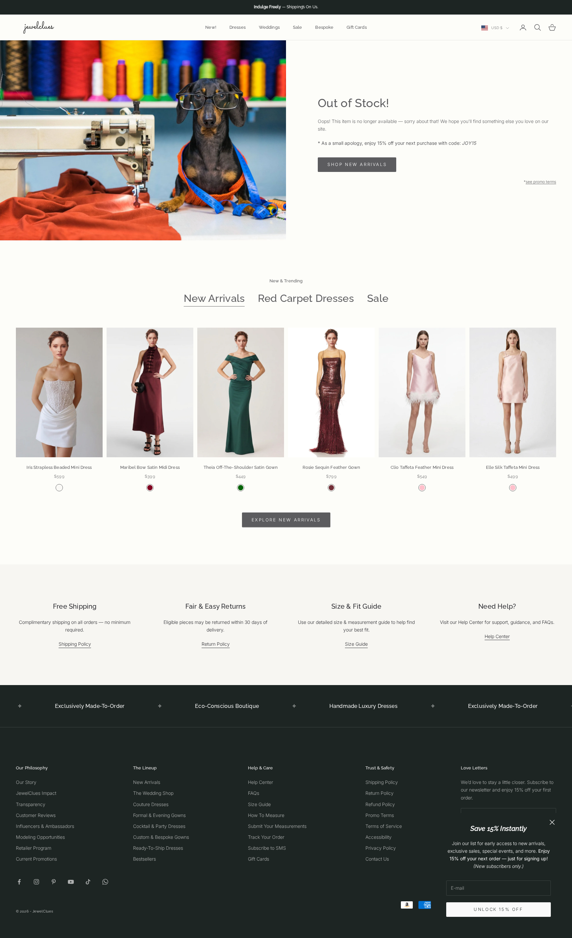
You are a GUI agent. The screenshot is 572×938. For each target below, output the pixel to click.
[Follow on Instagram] (36, 881)
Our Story (26, 782)
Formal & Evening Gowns (159, 815)
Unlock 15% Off (498, 909)
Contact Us (377, 859)
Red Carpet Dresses (306, 298)
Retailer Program (33, 848)
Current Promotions (36, 859)
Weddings (269, 27)
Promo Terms (379, 815)
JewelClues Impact (36, 793)
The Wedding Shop (153, 793)
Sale (297, 27)
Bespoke (324, 27)
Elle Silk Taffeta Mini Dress (513, 467)
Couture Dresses (150, 804)
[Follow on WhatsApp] (105, 881)
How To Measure (266, 815)
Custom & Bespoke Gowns (161, 837)
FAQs (253, 793)
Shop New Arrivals (357, 164)
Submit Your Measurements (277, 826)
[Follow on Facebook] (19, 881)
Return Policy (216, 644)
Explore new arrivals (286, 519)
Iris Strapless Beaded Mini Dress (59, 467)
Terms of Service (383, 826)
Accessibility (378, 837)
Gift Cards (356, 27)
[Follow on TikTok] (88, 881)
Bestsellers (144, 859)
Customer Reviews (36, 815)
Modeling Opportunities (40, 837)
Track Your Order (266, 837)
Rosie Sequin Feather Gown (331, 467)
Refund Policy (380, 804)
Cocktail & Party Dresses (159, 826)
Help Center (497, 636)
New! (210, 27)
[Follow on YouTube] (71, 881)
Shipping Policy (75, 644)
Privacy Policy (380, 848)
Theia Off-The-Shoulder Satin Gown (241, 467)
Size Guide (356, 644)
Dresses (237, 27)
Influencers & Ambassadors (45, 826)
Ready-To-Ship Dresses (158, 848)
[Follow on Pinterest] (53, 881)
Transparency (30, 804)
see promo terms (541, 181)
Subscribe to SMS (267, 848)
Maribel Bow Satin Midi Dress (150, 467)
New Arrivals (214, 298)
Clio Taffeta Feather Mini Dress (422, 467)
